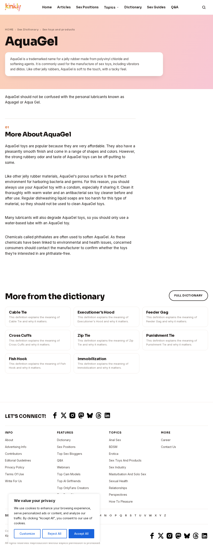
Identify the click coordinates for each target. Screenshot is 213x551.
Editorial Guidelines (18, 460)
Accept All (81, 533)
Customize (27, 533)
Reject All (54, 533)
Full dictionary (188, 295)
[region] (54, 518)
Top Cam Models (68, 474)
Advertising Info (15, 447)
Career (166, 440)
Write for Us (13, 481)
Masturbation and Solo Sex (127, 474)
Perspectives (118, 494)
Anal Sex (115, 440)
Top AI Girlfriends (69, 481)
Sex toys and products (58, 29)
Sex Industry (117, 467)
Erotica (113, 453)
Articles (64, 7)
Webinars (63, 467)
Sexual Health (118, 481)
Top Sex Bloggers (69, 453)
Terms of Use (14, 474)
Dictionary (133, 7)
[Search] (204, 7)
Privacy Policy (14, 467)
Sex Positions (87, 7)
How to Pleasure (121, 501)
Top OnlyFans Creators (73, 488)
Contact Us (168, 447)
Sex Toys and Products (125, 460)
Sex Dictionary (27, 29)
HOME (9, 29)
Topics (109, 7)
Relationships (118, 488)
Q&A (174, 7)
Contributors (13, 453)
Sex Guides (156, 7)
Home (47, 7)
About (9, 440)
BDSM (113, 447)
